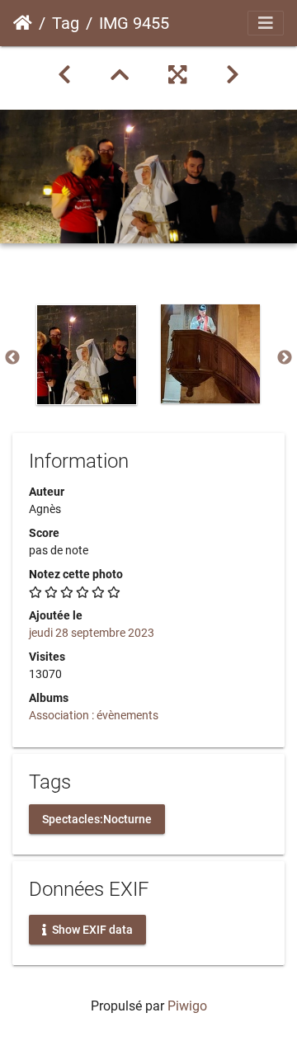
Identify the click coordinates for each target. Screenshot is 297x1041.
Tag (65, 23)
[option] (86, 354)
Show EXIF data (91, 928)
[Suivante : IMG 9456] (232, 75)
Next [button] (284, 358)
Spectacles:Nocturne (97, 818)
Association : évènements (93, 715)
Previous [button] (12, 358)
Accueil (22, 23)
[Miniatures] (119, 75)
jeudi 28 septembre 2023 (91, 632)
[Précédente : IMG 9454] (64, 75)
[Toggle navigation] (266, 23)
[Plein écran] (177, 75)
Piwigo (187, 1006)
